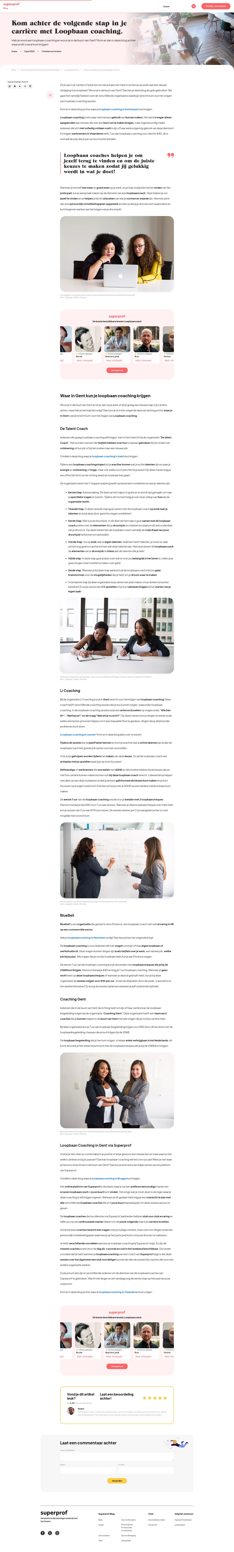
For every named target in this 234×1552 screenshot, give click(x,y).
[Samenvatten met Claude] (15, 86)
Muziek (101, 1525)
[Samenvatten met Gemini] (20, 86)
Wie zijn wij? (152, 1525)
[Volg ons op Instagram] (57, 1533)
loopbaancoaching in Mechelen (86, 937)
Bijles (100, 1520)
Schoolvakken (104, 1536)
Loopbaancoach (71, 70)
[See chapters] (50, 95)
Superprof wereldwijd (183, 1520)
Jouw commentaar (67, 1450)
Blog (14, 70)
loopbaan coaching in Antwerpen (118, 109)
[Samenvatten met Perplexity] (30, 86)
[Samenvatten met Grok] (25, 86)
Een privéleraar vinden (156, 1520)
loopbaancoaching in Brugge (109, 1178)
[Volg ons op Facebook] (43, 1533)
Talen (100, 1541)
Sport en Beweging (128, 1536)
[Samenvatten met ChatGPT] (9, 86)
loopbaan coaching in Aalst (108, 456)
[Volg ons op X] (50, 1533)
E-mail (121, 1465)
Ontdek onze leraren (216, 6)
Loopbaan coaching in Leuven (77, 734)
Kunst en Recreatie (128, 1520)
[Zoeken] (193, 6)
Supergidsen (126, 1541)
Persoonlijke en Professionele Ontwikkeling (40, 70)
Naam (63, 1465)
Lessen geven (180, 1525)
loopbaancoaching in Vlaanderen (118, 1291)
